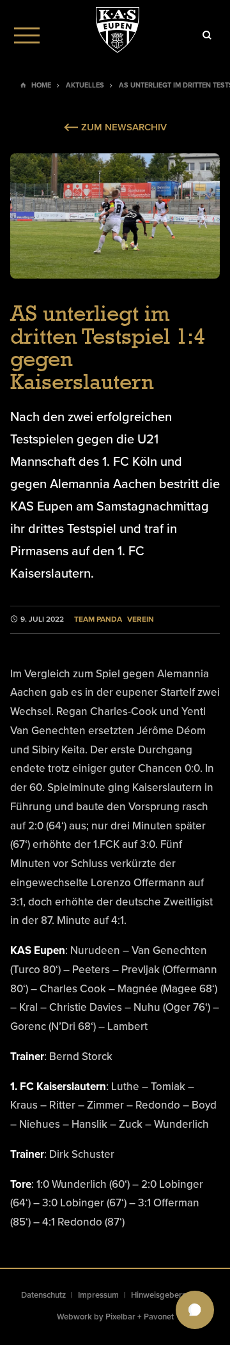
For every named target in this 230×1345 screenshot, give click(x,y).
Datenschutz (43, 1295)
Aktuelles (85, 85)
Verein (140, 619)
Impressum (98, 1295)
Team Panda (98, 619)
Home (41, 85)
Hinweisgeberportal (167, 1295)
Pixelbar (120, 1317)
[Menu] (26, 35)
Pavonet (159, 1317)
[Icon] (207, 35)
